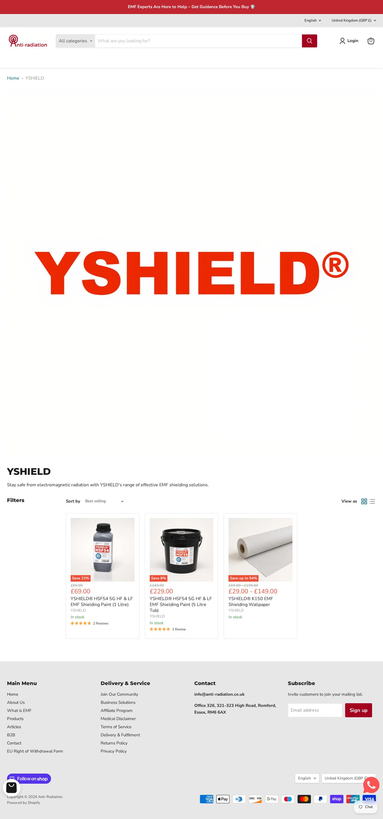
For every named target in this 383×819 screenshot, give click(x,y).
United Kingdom (352, 20)
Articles (14, 727)
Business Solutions (118, 702)
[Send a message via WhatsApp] (371, 785)
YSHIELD (78, 610)
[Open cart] (11, 788)
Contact (139, 60)
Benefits (83, 60)
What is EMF (19, 710)
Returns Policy (114, 743)
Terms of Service (116, 727)
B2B (11, 735)
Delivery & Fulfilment (120, 735)
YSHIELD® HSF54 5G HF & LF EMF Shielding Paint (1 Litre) (102, 602)
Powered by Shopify (23, 802)
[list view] (372, 501)
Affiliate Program (117, 710)
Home (13, 60)
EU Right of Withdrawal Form (35, 751)
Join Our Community (119, 694)
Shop (34, 60)
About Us (16, 702)
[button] (350, 41)
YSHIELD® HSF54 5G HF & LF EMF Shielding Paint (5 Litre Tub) (181, 605)
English (310, 20)
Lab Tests (113, 60)
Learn (56, 60)
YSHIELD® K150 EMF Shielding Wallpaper (251, 602)
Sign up (359, 710)
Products (15, 718)
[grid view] (364, 501)
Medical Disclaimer (118, 718)
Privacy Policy (114, 751)
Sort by (73, 501)
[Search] (309, 40)
